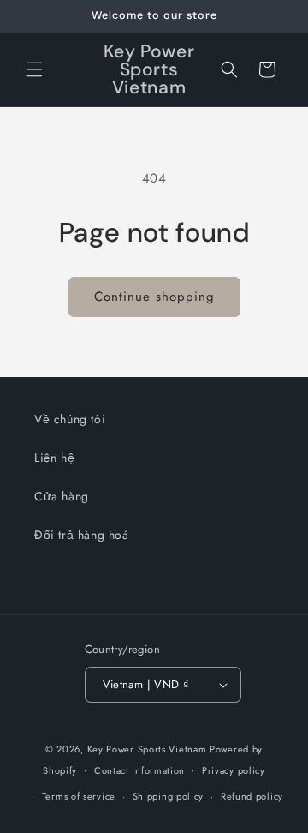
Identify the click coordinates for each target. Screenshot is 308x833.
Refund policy (252, 796)
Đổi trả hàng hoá (81, 534)
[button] (34, 69)
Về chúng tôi (69, 419)
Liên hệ (54, 457)
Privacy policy (233, 770)
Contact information (139, 770)
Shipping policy (168, 796)
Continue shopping (154, 296)
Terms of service (79, 796)
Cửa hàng (61, 496)
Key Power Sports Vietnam (147, 749)
